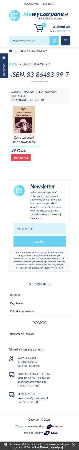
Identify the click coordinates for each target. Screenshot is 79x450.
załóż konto (62, 30)
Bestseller (19, 95)
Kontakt (49, 3)
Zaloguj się (61, 26)
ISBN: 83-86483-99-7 (36, 64)
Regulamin (31, 3)
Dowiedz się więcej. (51, 447)
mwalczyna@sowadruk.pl (32, 398)
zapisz (39, 241)
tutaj (39, 218)
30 (36, 99)
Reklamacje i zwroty (22, 333)
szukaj (54, 40)
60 (42, 99)
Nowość (51, 91)
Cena (39, 91)
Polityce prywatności (51, 267)
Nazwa (29, 91)
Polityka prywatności (22, 311)
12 (31, 99)
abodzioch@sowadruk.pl (31, 381)
